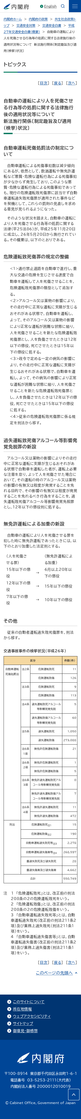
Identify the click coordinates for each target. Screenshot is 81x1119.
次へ (72, 83)
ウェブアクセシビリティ (32, 1016)
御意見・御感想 (25, 1031)
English (50, 6)
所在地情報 (22, 1009)
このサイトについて (29, 1002)
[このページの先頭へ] (73, 1094)
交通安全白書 (51, 25)
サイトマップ (23, 1023)
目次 (43, 83)
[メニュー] (75, 6)
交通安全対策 (25, 25)
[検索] (63, 6)
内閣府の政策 (38, 19)
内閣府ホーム (13, 19)
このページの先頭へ (54, 973)
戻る (57, 83)
